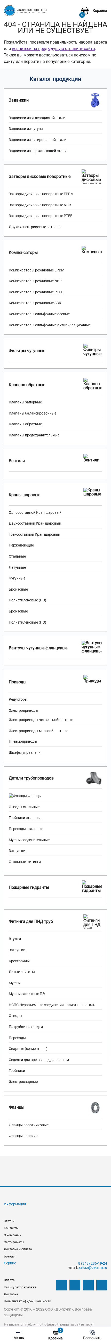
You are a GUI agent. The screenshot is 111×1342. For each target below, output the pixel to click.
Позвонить (92, 1338)
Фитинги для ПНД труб (31, 921)
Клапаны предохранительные (34, 435)
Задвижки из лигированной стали (37, 140)
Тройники (17, 1070)
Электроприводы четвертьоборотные (41, 720)
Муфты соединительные (29, 840)
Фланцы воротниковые (29, 1125)
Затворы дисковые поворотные (39, 176)
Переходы (17, 1038)
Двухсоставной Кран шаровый (35, 523)
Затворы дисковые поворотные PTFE (40, 216)
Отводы (15, 1016)
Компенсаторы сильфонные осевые (39, 314)
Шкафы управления (26, 752)
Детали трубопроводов (31, 778)
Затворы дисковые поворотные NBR (40, 205)
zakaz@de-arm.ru (92, 1267)
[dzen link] (74, 1285)
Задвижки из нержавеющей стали (38, 151)
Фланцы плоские (23, 1136)
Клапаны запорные (25, 402)
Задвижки (19, 100)
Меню (19, 1338)
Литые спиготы (22, 972)
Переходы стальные (26, 829)
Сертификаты (14, 1242)
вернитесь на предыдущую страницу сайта (53, 48)
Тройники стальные (25, 818)
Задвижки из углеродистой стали (37, 118)
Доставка (11, 1294)
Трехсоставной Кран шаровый (34, 534)
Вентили (17, 460)
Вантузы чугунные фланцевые (38, 647)
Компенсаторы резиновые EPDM (36, 270)
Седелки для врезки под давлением (39, 1060)
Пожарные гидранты (29, 887)
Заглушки (17, 851)
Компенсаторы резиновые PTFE (36, 292)
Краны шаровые (24, 494)
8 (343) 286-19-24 (92, 1263)
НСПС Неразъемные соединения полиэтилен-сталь (52, 1005)
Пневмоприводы (23, 741)
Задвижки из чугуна (26, 129)
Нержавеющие (21, 545)
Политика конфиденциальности (27, 1301)
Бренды (9, 1256)
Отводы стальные (24, 807)
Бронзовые (18, 589)
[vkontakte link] (61, 1285)
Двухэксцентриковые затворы (35, 227)
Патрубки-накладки (26, 1027)
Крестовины (19, 961)
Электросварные (23, 1082)
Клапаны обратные (25, 424)
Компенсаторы (23, 252)
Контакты (11, 1228)
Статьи (9, 1221)
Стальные (17, 556)
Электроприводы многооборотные (38, 731)
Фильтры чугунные (27, 350)
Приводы (17, 682)
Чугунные (17, 578)
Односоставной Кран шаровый (35, 512)
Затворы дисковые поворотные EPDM (41, 194)
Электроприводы (23, 710)
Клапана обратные (27, 384)
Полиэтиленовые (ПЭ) (27, 600)
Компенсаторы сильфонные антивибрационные (50, 325)
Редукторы (18, 699)
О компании (12, 1235)
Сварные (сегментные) (28, 1049)
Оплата (9, 1280)
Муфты (15, 983)
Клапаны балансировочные (32, 413)
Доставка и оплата (18, 1249)
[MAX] (101, 1285)
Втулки (15, 939)
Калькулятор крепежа (20, 1287)
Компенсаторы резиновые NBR (35, 281)
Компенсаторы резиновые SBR (35, 303)
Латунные (17, 567)
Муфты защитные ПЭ (27, 994)
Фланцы (34, 796)
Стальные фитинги (25, 862)
